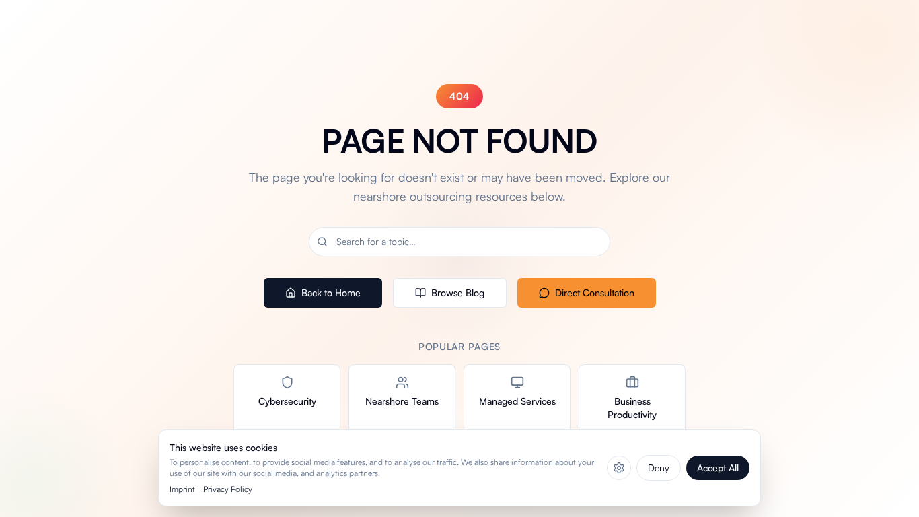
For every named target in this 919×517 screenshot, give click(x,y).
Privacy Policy (227, 489)
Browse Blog (457, 292)
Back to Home (331, 292)
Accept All (718, 467)
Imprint (182, 489)
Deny (658, 467)
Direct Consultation (594, 292)
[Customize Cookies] (619, 468)
